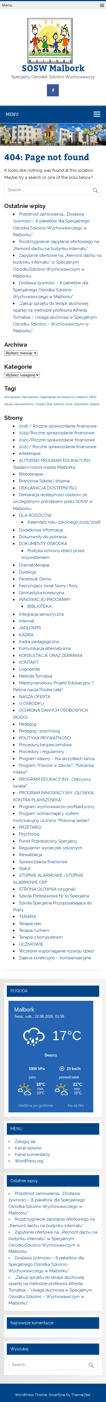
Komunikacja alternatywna (45, 648)
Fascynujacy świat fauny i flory (48, 585)
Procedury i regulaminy (41, 751)
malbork (82, 397)
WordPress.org (29, 1161)
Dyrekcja (27, 572)
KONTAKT (28, 662)
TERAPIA (27, 916)
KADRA (26, 634)
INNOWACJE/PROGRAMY (45, 599)
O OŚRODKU (31, 703)
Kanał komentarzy (32, 1154)
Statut (25, 868)
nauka (8, 404)
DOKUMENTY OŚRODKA (43, 543)
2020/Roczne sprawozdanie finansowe (57, 439)
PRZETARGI (30, 827)
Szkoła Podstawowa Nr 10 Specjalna (54, 896)
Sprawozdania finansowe (43, 861)
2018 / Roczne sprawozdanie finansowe (58, 426)
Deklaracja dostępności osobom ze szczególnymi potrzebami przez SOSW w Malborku (52, 501)
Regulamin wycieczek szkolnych (50, 847)
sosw (69, 404)
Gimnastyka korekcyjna (41, 592)
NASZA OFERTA (34, 696)
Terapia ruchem (34, 930)
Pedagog (27, 724)
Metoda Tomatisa (35, 676)
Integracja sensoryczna (41, 614)
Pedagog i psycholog (39, 730)
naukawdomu (24, 404)
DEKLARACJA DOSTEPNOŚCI (48, 488)
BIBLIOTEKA (39, 606)
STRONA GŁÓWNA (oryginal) (47, 889)
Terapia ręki (30, 923)
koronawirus (66, 397)
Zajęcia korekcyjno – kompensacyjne (55, 957)
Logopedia (29, 669)
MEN (92, 397)
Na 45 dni (76, 1105)
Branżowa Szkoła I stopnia (44, 480)
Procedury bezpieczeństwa (45, 744)
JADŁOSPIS (30, 627)
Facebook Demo (35, 578)
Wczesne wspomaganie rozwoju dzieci (56, 951)
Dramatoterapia (34, 565)
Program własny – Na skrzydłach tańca (56, 758)
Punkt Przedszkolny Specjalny (48, 841)
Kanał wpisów (28, 1148)
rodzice (40, 404)
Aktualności (12, 397)
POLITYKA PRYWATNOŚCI (45, 738)
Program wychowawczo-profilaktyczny (56, 806)
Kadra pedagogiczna (39, 641)
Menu (7, 5)
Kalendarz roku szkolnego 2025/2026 (64, 522)
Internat (26, 621)
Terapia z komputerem (41, 937)
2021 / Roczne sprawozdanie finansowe (57, 446)
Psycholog (29, 834)
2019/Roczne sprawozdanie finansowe (56, 432)
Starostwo (81, 404)
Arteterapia (29, 453)
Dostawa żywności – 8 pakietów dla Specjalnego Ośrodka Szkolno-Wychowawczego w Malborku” (50, 289)
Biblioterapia (31, 474)
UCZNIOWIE (31, 944)
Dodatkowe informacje (41, 530)
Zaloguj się (25, 1141)
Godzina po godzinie (35, 1105)
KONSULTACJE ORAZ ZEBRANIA (51, 655)
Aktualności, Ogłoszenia (39, 397)
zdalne (94, 404)
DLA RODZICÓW (35, 515)
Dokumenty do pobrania (42, 536)
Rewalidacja (30, 854)
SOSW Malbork (53, 67)
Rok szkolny (55, 404)
